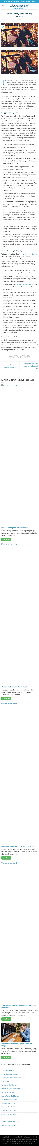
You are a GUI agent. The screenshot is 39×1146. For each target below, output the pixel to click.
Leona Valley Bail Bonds (10, 1096)
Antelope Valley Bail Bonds (11, 1078)
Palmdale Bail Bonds (8, 1111)
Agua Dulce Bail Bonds (9, 1074)
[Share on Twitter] (17, 356)
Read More (6, 539)
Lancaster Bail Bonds (9, 1085)
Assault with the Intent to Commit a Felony (19, 846)
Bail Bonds (5, 1081)
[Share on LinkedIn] (28, 356)
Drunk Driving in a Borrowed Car (14, 528)
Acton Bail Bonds (7, 1070)
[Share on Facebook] (14, 356)
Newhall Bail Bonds (8, 1107)
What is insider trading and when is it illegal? (16, 1045)
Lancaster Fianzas (7, 1092)
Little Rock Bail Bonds (9, 1100)
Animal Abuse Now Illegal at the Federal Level (30, 366)
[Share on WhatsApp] (10, 356)
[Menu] (2, 6)
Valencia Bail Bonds (8, 1125)
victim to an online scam (25, 284)
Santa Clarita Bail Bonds (10, 1121)
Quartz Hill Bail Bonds (9, 1114)
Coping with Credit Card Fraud (14, 687)
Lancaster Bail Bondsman (10, 1089)
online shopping (28, 254)
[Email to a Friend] (21, 356)
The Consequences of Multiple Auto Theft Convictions (18, 1006)
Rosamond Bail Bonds (9, 1118)
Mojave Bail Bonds (8, 1103)
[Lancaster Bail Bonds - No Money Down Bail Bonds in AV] (19, 6)
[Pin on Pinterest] (24, 356)
